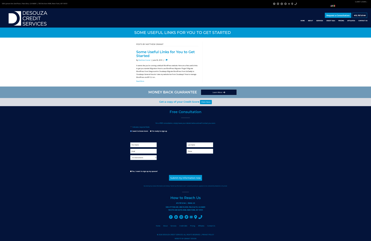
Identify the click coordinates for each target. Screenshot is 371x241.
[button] (338, 15)
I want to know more (140, 131)
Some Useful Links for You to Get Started (165, 54)
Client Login (360, 2)
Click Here (206, 102)
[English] (332, 6)
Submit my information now (185, 177)
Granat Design (190, 239)
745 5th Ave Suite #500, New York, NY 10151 (185, 210)
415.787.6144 (181, 203)
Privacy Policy (208, 235)
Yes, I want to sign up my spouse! (145, 171)
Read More (140, 81)
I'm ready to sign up (159, 131)
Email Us (191, 203)
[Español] (334, 6)
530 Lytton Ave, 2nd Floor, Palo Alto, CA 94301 (185, 207)
